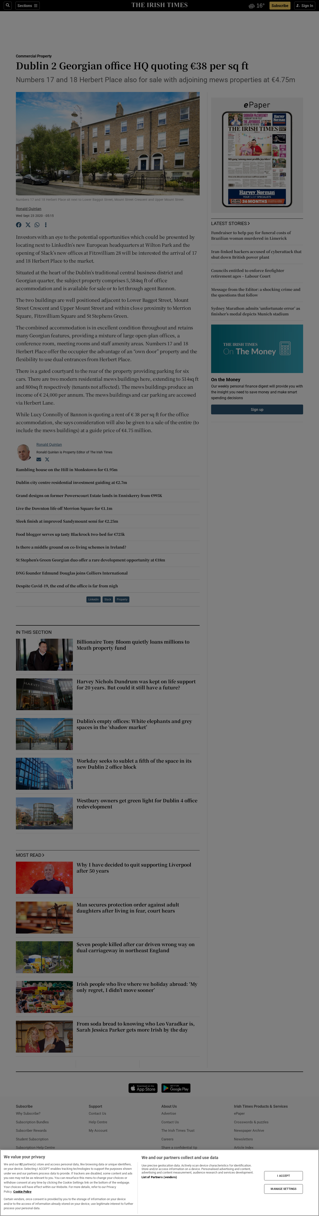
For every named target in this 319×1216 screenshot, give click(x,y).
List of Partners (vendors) (159, 1177)
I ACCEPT (283, 1175)
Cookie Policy (22, 1191)
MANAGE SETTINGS (283, 1189)
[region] (159, 1182)
